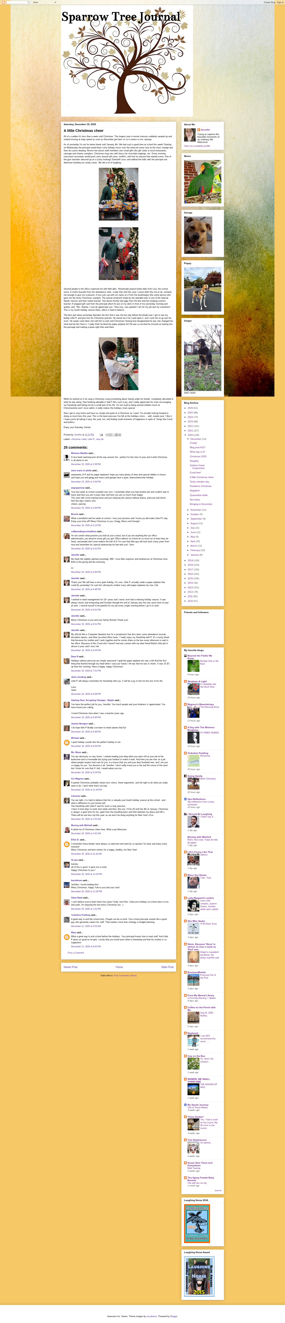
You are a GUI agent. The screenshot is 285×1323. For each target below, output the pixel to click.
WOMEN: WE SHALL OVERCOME (199, 1080)
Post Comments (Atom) (125, 975)
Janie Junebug (78, 677)
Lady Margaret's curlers (201, 898)
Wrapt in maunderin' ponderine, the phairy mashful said (209, 955)
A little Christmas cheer (202, 477)
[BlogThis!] (110, 434)
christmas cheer (78, 439)
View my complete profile (197, 146)
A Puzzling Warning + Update (202, 998)
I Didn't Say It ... (208, 817)
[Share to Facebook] (116, 434)
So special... (206, 1142)
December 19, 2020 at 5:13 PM (86, 525)
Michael (75, 738)
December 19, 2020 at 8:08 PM (86, 694)
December (196, 439)
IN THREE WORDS (209, 732)
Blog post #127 (198, 447)
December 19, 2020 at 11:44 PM (86, 789)
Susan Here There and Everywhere (200, 1164)
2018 (191, 565)
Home (119, 967)
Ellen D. (75, 839)
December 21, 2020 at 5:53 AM (86, 926)
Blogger (173, 1316)
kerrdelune (76, 880)
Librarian (75, 796)
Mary (73, 932)
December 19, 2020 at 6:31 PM (86, 548)
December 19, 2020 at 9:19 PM (86, 772)
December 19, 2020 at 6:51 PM (86, 610)
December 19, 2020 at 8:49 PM (86, 731)
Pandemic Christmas (200, 486)
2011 (190, 596)
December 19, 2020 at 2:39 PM (86, 464)
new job (99, 439)
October (195, 514)
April (193, 541)
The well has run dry (197, 1183)
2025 (191, 412)
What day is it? (197, 451)
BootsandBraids (197, 972)
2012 (191, 592)
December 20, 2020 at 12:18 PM (86, 874)
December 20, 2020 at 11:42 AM (86, 854)
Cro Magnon (77, 778)
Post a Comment (76, 952)
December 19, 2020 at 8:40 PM (86, 717)
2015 (191, 578)
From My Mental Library (201, 995)
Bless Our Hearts (197, 875)
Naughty (194, 461)
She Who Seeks (196, 921)
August (194, 523)
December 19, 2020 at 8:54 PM (86, 746)
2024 (191, 417)
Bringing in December (201, 504)
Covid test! (195, 472)
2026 (191, 408)
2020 (191, 435)
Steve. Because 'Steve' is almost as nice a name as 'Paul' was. (202, 947)
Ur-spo (74, 860)
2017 (191, 569)
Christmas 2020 (198, 456)
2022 (191, 426)
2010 (191, 601)
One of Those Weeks (198, 1107)
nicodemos (152, 1316)
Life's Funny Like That (200, 852)
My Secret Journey (198, 1104)
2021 (191, 430)
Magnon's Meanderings (201, 704)
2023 (191, 421)
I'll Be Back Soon (208, 923)
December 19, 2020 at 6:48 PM (86, 589)
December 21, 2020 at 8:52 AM (86, 946)
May (193, 536)
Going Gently (195, 776)
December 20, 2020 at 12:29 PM (86, 891)
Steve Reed (76, 897)
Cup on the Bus (196, 1056)
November (196, 509)
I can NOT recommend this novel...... (208, 1039)
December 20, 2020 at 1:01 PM (86, 909)
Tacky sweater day (199, 481)
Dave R (74, 656)
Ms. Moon (76, 752)
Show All (218, 1190)
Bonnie (74, 514)
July (192, 527)
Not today (195, 499)
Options (204, 854)
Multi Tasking (194, 1168)
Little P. (91, 439)
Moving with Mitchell (81, 825)
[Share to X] (113, 434)
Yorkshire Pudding (80, 915)
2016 (191, 574)
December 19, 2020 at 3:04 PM (86, 481)
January (195, 554)
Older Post (167, 967)
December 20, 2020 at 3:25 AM (86, 819)
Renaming (205, 756)
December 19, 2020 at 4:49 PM (86, 508)
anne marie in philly (81, 470)
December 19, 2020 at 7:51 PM (86, 670)
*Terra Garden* (196, 1116)
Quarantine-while (199, 495)
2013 (191, 587)
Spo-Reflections (197, 799)
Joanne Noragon (79, 723)
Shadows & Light (197, 681)
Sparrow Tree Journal (120, 16)
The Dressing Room (209, 707)
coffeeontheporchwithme (83, 531)
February (195, 550)
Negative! (195, 490)
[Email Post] (101, 434)
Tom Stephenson (197, 1140)
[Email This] (107, 434)
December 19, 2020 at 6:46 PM (86, 572)
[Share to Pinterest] (119, 434)
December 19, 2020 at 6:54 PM (86, 650)
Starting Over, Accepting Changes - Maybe (92, 700)
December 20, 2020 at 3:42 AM (86, 833)
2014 (191, 582)
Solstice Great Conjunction (197, 466)
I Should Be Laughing (200, 814)
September (196, 518)
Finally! (193, 443)
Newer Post (70, 967)
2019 (191, 560)
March (194, 545)
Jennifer (75, 555)
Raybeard (193, 1033)
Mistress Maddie (79, 453)
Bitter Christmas (208, 778)
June (193, 532)
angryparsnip (78, 488)
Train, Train (205, 878)
